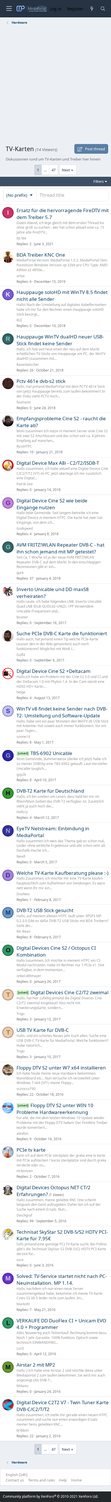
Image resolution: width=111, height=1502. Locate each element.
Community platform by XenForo (50, 1496)
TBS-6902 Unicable (51, 753)
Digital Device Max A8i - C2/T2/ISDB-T (58, 463)
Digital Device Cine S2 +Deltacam (54, 671)
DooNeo (23, 894)
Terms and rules (41, 1480)
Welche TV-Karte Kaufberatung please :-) (62, 873)
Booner (22, 617)
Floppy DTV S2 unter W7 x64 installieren (61, 1067)
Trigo (20, 1013)
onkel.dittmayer (29, 975)
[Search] (102, 8)
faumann (24, 402)
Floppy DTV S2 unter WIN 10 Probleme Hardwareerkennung (55, 1109)
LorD (20, 1348)
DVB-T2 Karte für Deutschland (50, 790)
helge (21, 692)
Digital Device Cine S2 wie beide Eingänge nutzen (52, 504)
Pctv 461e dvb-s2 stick (41, 381)
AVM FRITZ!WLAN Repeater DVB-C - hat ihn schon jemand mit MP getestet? (60, 548)
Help (63, 1480)
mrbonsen (25, 1170)
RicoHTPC (24, 446)
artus (21, 275)
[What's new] (91, 8)
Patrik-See (25, 484)
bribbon (23, 1430)
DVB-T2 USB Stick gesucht (45, 910)
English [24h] (16, 1474)
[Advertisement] (55, 85)
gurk (20, 572)
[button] (20, 195)
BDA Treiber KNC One (41, 254)
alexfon (22, 1133)
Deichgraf (24, 1215)
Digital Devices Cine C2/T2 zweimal (69, 992)
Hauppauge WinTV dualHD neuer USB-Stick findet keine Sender (60, 340)
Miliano (22, 1385)
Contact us (15, 1480)
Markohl (23, 1304)
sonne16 (23, 736)
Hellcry (22, 811)
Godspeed (25, 528)
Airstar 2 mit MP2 (36, 1364)
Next (66, 169)
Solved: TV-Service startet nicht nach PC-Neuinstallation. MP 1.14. (62, 1279)
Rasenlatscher (28, 364)
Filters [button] (98, 181)
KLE (19, 320)
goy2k (21, 774)
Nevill (21, 856)
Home (76, 1480)
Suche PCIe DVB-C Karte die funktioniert (62, 633)
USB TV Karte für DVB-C (43, 1030)
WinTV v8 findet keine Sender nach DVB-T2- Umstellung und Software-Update (62, 712)
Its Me (21, 238)
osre (20, 1259)
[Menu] (9, 8)
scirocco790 (26, 1088)
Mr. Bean (23, 931)
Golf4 (21, 654)
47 (54, 169)
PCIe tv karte (31, 1149)
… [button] (45, 169)
